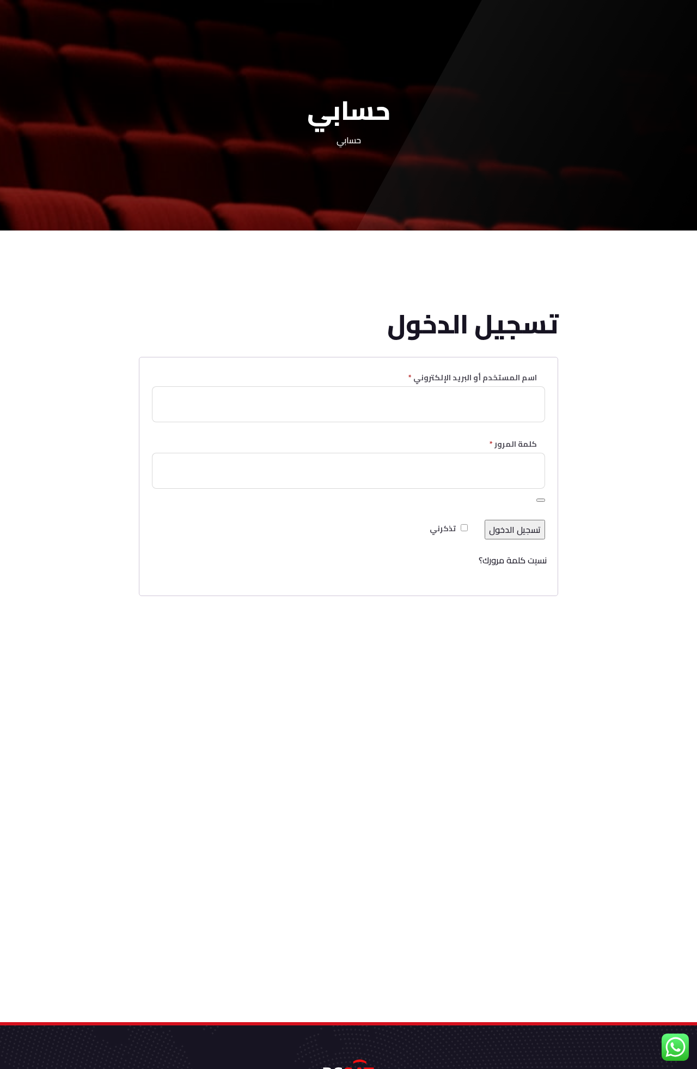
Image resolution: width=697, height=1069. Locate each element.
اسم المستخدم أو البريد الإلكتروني (459, 377)
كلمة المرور (499, 444)
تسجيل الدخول (515, 529)
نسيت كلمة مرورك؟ (513, 560)
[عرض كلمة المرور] (540, 500)
